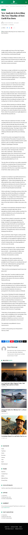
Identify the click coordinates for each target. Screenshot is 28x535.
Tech (2, 459)
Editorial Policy (4, 478)
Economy (3, 455)
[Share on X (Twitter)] (9, 28)
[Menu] (2, 2)
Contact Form (4, 473)
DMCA (2, 476)
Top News (3, 451)
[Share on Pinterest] (11, 28)
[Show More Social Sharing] (14, 28)
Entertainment (4, 464)
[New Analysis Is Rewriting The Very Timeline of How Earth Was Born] (14, 39)
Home (2, 448)
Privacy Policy (4, 480)
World (2, 453)
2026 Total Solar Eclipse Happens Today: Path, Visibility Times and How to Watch (13, 384)
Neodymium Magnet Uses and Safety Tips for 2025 (14, 436)
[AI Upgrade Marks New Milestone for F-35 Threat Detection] (14, 398)
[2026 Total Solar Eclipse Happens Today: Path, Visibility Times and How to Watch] (14, 372)
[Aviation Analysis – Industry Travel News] (14, 2)
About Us (3, 471)
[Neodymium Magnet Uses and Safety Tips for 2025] (14, 424)
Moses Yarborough (9, 22)
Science (3, 9)
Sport (2, 461)
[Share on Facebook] (7, 28)
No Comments (5, 24)
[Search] (26, 2)
